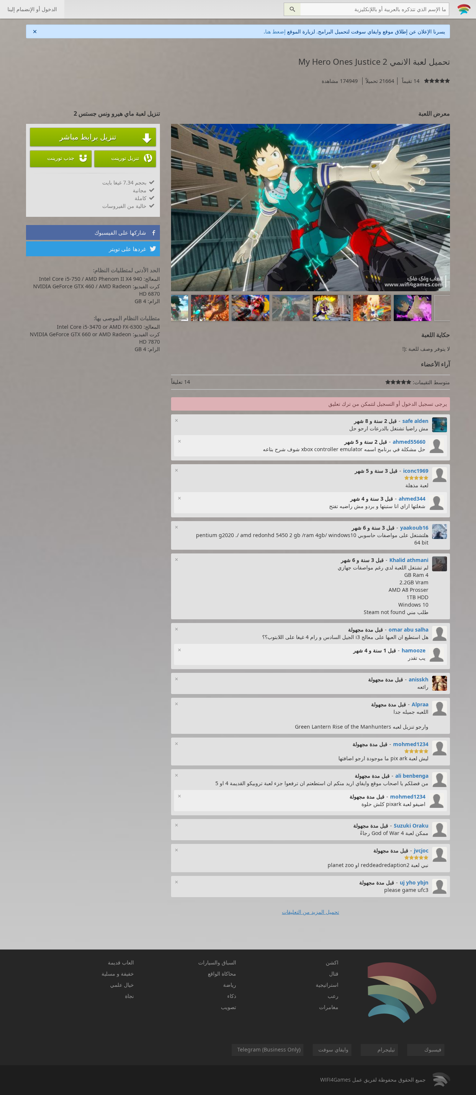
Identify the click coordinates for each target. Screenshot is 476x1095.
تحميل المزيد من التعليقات (310, 911)
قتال (333, 973)
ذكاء (231, 995)
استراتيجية (327, 984)
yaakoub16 (414, 527)
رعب (333, 995)
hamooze (413, 650)
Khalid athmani (408, 559)
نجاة (129, 995)
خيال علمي (122, 984)
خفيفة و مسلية (118, 973)
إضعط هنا (275, 31)
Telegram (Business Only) (268, 1049)
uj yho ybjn (414, 882)
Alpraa (420, 704)
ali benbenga (411, 775)
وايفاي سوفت (333, 1049)
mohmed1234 (410, 744)
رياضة (229, 984)
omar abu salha (408, 629)
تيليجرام (386, 1049)
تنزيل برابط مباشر (106, 138)
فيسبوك (432, 1049)
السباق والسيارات (217, 962)
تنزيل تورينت (131, 158)
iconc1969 (415, 470)
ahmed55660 (409, 441)
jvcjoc (421, 850)
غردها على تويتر (132, 249)
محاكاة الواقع (222, 973)
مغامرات (328, 1007)
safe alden (415, 420)
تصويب (228, 1007)
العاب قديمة (121, 962)
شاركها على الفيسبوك (125, 232)
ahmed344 (412, 498)
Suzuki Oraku (411, 825)
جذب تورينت (67, 158)
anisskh (418, 679)
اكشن (332, 962)
